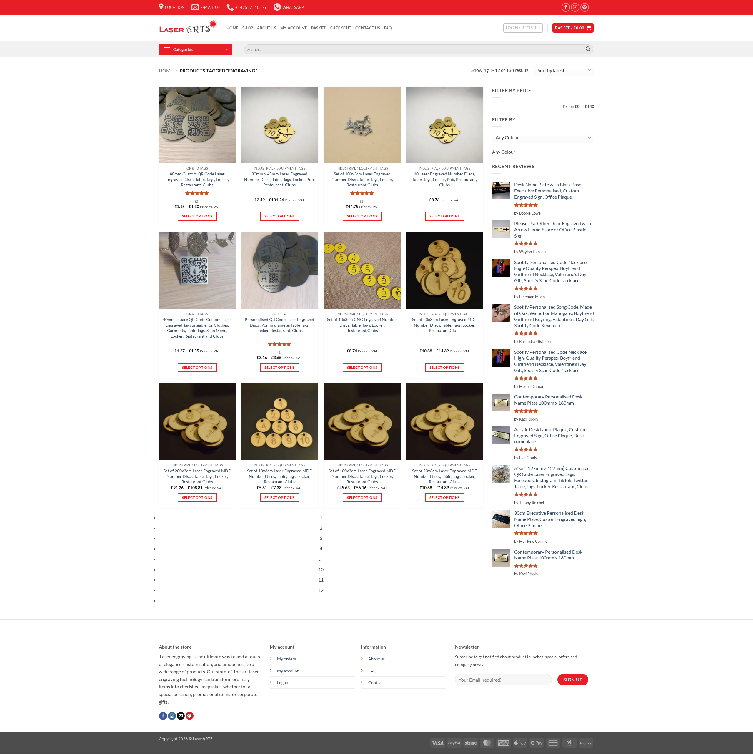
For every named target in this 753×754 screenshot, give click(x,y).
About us (376, 658)
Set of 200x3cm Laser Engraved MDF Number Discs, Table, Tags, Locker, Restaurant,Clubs (197, 476)
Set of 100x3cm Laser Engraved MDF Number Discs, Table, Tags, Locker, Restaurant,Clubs (362, 476)
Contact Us (367, 28)
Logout (283, 682)
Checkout (340, 28)
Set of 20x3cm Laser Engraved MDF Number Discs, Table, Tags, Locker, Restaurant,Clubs (444, 325)
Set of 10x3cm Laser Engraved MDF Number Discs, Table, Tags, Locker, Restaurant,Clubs (279, 476)
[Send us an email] (181, 716)
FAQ (388, 28)
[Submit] (588, 49)
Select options (197, 216)
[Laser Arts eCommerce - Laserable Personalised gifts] (188, 28)
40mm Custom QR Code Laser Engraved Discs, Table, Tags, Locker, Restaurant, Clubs (197, 179)
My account (293, 28)
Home (232, 28)
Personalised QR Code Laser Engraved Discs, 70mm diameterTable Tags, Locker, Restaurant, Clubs (279, 325)
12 (321, 590)
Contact (375, 682)
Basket (318, 28)
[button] (523, 28)
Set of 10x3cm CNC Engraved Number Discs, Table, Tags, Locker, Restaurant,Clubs (362, 325)
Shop (247, 28)
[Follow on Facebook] (566, 7)
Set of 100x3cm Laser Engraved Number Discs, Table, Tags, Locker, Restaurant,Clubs (362, 179)
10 (321, 569)
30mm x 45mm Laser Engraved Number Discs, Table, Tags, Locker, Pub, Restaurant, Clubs (279, 179)
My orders (286, 658)
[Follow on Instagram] (575, 7)
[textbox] (503, 152)
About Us (266, 28)
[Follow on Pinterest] (584, 7)
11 (321, 579)
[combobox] (503, 152)
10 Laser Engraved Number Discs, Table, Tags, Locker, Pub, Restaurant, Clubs (444, 179)
